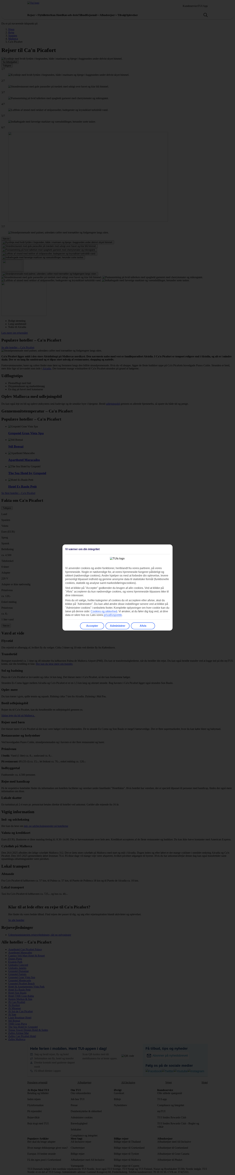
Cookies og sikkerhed (104, 611)
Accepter (92, 625)
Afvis (143, 625)
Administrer (117, 625)
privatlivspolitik (113, 614)
